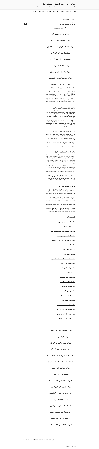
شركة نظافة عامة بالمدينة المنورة (66, 309)
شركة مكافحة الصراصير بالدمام (67, 295)
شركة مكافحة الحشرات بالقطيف (66, 222)
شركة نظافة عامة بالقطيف (68, 245)
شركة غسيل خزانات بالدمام (68, 300)
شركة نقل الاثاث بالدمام (69, 254)
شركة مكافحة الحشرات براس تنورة (66, 235)
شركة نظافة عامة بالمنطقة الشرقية (65, 318)
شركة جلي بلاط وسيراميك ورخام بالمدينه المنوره (62, 231)
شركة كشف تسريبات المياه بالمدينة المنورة (63, 240)
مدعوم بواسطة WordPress (71, 446)
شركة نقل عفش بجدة (41, 439)
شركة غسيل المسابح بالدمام (67, 277)
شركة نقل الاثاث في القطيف (67, 272)
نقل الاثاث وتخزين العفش (66, 11)
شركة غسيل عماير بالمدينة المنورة (66, 305)
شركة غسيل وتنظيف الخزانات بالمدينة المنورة (63, 258)
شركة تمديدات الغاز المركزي (67, 226)
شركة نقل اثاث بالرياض (50, 439)
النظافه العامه (56, 11)
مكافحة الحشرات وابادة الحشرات (45, 11)
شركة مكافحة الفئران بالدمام (66, 186)
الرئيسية (74, 11)
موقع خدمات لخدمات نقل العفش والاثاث (58, 4)
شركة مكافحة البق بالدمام (67, 24)
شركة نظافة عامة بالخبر (69, 286)
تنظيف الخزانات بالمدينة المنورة (66, 249)
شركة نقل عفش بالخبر (69, 291)
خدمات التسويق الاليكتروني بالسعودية (65, 314)
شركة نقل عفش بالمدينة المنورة (32, 439)
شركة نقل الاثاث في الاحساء (67, 282)
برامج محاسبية (34, 11)
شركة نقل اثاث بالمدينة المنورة (67, 268)
